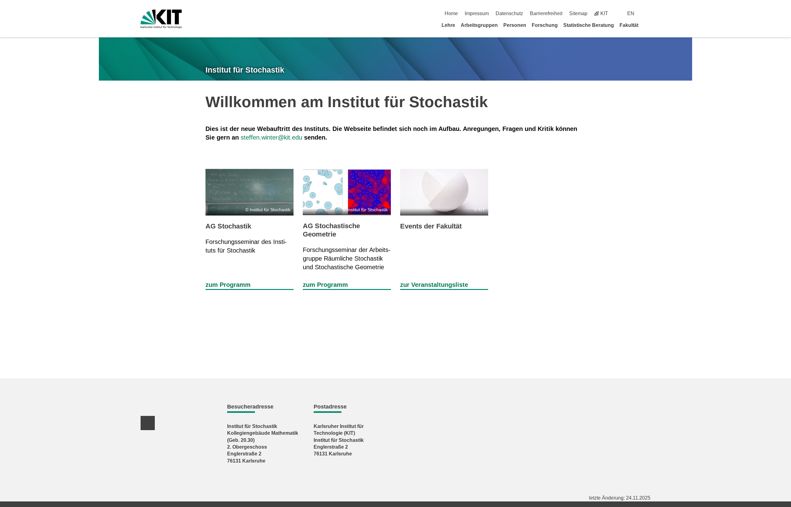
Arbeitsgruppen (479, 25)
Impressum (477, 13)
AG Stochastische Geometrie (331, 230)
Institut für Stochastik (244, 69)
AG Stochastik (228, 226)
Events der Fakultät (431, 226)
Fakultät (629, 25)
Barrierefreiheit (546, 13)
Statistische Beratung (588, 25)
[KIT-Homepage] (161, 19)
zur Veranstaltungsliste (434, 284)
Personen (514, 25)
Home (451, 13)
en (630, 13)
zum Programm (228, 284)
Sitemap (578, 13)
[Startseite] (648, 25)
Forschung (545, 25)
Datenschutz (509, 13)
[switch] (648, 13)
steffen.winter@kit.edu (271, 137)
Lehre (448, 25)
